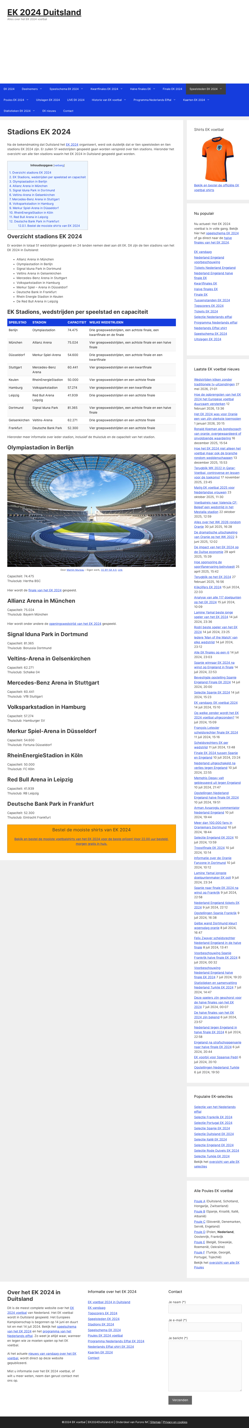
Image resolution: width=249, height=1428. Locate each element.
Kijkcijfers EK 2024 (207, 587)
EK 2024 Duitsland (44, 12)
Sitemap (155, 1422)
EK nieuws (49, 111)
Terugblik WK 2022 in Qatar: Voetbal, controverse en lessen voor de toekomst (217, 472)
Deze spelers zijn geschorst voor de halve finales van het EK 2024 (218, 1002)
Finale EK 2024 (172, 89)
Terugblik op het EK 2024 (212, 577)
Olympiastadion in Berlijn (28, 181)
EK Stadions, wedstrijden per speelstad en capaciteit (47, 177)
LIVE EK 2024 (76, 100)
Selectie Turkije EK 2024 (212, 1156)
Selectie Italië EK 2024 (210, 1139)
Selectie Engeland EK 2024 (214, 837)
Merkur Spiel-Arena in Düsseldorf (34, 208)
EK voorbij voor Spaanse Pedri (216, 1057)
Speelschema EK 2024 (64, 89)
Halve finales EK (140, 89)
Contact (68, 111)
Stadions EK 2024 (101, 1324)
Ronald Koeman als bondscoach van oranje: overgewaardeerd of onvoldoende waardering (217, 433)
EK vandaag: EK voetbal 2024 (216, 702)
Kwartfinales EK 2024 (104, 89)
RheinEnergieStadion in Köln (31, 212)
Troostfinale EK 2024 (209, 848)
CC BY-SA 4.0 (108, 569)
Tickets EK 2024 (206, 311)
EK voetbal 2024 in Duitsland (109, 1302)
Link (120, 569)
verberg (59, 165)
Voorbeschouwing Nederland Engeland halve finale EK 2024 (213, 972)
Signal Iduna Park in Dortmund (32, 190)
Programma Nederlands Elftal (152, 100)
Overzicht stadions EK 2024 (30, 172)
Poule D (199, 1232)
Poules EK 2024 (14, 100)
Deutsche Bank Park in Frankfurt (34, 221)
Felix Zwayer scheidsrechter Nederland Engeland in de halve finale (217, 942)
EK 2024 (9, 89)
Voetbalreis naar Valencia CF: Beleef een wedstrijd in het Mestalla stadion (215, 507)
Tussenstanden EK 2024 (212, 300)
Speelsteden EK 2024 (204, 89)
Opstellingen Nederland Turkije (216, 1067)
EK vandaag (203, 252)
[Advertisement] (124, 56)
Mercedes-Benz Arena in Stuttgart (34, 199)
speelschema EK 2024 (222, 233)
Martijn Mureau (75, 569)
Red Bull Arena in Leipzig (28, 217)
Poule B (199, 1211)
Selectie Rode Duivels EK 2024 (216, 1150)
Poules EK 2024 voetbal (105, 1335)
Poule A (199, 1201)
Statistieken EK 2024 (17, 111)
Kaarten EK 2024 (194, 100)
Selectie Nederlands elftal (213, 317)
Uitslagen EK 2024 (48, 100)
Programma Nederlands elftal (215, 322)
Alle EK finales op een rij (211, 652)
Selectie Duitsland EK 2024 (214, 1134)
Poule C (199, 1222)
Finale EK (201, 294)
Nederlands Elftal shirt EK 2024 (111, 1347)
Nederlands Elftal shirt (210, 328)
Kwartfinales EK (205, 283)
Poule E (199, 1242)
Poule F (199, 1252)
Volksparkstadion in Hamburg (31, 203)
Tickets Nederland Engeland (215, 268)
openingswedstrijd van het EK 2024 (75, 624)
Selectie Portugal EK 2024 (213, 1123)
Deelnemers (30, 89)
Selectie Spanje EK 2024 (212, 692)
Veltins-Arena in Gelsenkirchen (32, 195)
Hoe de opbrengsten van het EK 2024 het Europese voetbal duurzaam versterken (217, 399)
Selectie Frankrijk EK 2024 (213, 1117)
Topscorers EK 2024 (209, 306)
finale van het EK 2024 (45, 590)
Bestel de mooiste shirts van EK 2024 (49, 226)
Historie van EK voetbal (107, 100)
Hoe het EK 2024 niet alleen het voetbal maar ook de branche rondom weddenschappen (217, 453)
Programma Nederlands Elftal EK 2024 (116, 1341)
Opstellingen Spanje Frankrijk (215, 913)
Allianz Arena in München (28, 186)
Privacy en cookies (175, 1422)
